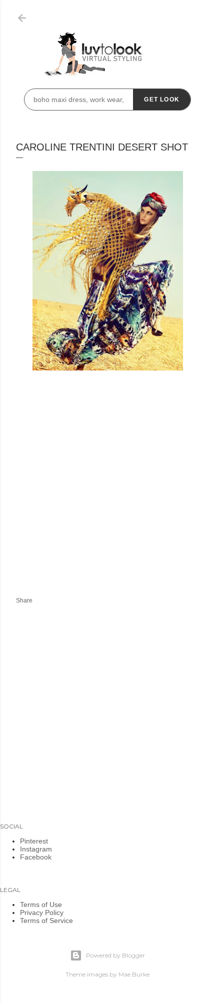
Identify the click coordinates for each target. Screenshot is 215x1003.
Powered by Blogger (115, 955)
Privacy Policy (42, 912)
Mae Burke (134, 974)
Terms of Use (41, 904)
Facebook (36, 857)
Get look (162, 99)
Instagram (36, 849)
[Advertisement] (100, 495)
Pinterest (34, 841)
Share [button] (24, 600)
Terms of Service (46, 920)
